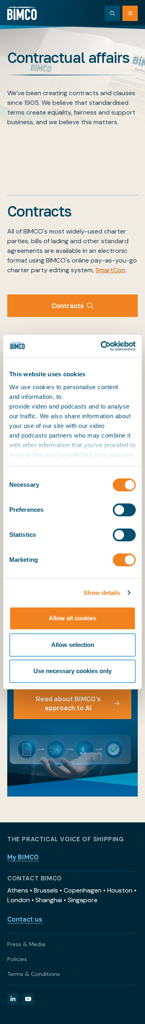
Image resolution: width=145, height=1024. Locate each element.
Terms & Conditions (33, 974)
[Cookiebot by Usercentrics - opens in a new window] (102, 346)
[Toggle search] (112, 13)
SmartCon (110, 270)
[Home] (22, 13)
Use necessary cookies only (72, 670)
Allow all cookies (72, 618)
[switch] (124, 509)
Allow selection (72, 644)
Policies (17, 959)
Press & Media (26, 944)
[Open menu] (130, 13)
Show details (101, 592)
